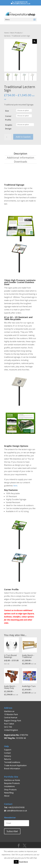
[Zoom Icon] (34, 41)
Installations (9, 786)
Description (20, 153)
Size (7, 111)
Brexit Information (12, 768)
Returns (7, 759)
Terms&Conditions (12, 762)
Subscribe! (12, 831)
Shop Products (10, 789)
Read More (23, 862)
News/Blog (9, 792)
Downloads (20, 161)
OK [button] (16, 862)
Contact (7, 753)
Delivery (7, 756)
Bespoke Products (12, 783)
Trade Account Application (15, 765)
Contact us (9, 610)
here (15, 485)
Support (7, 750)
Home (6, 33)
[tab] (20, 154)
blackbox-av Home (12, 780)
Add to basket (23, 136)
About (6, 796)
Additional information (20, 157)
